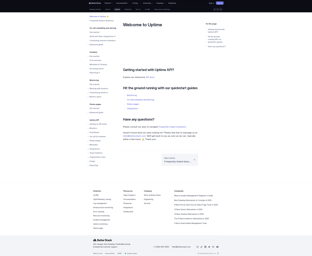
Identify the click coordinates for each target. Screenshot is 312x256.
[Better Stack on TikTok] (201, 247)
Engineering (148, 199)
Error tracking (98, 212)
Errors (138, 9)
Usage (92, 161)
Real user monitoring (162, 9)
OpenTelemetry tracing (102, 199)
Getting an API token (98, 124)
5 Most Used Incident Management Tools (190, 223)
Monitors (93, 128)
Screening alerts (97, 68)
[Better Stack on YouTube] (217, 247)
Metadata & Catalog (98, 64)
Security (147, 203)
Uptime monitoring (100, 224)
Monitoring (94, 80)
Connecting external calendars (103, 40)
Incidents (93, 52)
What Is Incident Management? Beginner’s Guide (193, 196)
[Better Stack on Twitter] (209, 247)
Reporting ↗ (95, 73)
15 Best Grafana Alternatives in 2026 (189, 214)
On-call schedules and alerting (140, 100)
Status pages (95, 104)
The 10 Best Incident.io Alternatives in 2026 (191, 218)
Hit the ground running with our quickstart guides (215, 39)
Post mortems (95, 60)
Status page (98, 228)
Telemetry (128, 9)
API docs (150, 77)
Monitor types (95, 97)
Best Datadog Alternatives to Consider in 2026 (193, 200)
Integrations (94, 149)
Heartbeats (94, 132)
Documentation (129, 199)
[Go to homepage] (95, 3)
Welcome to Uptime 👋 (99, 16)
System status (132, 253)
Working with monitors (98, 88)
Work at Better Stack (152, 195)
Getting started (95, 9)
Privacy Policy (110, 253)
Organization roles (97, 157)
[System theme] (217, 9)
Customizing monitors (98, 92)
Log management (100, 203)
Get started (94, 32)
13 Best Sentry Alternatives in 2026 (188, 209)
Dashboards (128, 212)
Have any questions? (216, 46)
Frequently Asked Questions (102, 20)
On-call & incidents (97, 136)
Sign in (211, 3)
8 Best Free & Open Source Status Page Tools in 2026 (196, 205)
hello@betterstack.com (134, 136)
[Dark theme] (220, 9)
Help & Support (129, 195)
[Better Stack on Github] (213, 247)
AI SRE (147, 9)
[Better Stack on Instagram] (198, 247)
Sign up (220, 3)
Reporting (93, 165)
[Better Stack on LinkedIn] (205, 247)
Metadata (93, 145)
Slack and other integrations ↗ (102, 36)
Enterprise (127, 203)
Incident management (101, 220)
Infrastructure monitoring (103, 207)
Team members (96, 153)
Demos (107, 9)
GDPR (119, 253)
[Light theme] (214, 9)
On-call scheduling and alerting (103, 28)
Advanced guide (96, 44)
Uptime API (94, 120)
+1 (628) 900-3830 (161, 247)
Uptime (117, 9)
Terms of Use (97, 253)
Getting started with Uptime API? (216, 31)
